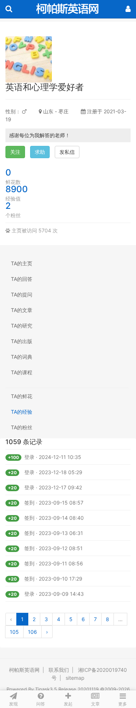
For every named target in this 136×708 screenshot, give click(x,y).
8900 (16, 189)
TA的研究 (21, 326)
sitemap (75, 678)
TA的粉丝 (21, 427)
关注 (15, 152)
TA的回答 (21, 279)
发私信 (67, 152)
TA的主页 (21, 263)
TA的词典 (21, 357)
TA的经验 (21, 412)
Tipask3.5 (46, 689)
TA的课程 (21, 372)
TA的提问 (21, 294)
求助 (40, 152)
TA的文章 (21, 310)
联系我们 (59, 670)
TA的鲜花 (21, 396)
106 (32, 632)
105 (14, 632)
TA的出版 (21, 341)
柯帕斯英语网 (24, 670)
